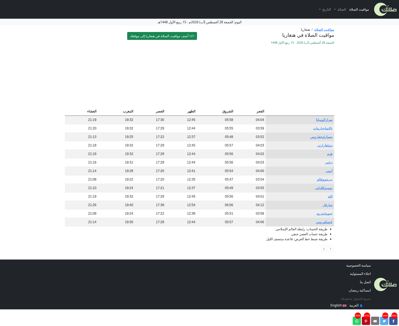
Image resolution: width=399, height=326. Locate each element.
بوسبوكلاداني (323, 188)
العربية (354, 305)
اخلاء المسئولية (360, 273)
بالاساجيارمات (322, 128)
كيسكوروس (324, 222)
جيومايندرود (324, 213)
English (336, 305)
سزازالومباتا (324, 120)
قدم (329, 154)
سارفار (327, 205)
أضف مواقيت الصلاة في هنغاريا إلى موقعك (162, 36)
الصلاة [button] (341, 9)
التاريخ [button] (326, 9)
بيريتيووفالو (324, 179)
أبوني (329, 171)
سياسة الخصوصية (358, 265)
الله (330, 196)
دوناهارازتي (324, 145)
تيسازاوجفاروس (321, 137)
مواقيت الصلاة (359, 9)
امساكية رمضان (360, 290)
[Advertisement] (199, 76)
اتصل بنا (365, 282)
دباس (328, 162)
